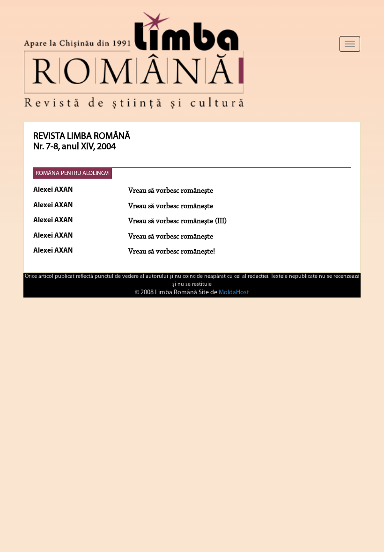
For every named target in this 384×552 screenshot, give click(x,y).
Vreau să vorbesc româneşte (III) (177, 221)
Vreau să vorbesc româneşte (170, 191)
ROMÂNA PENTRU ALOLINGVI (73, 173)
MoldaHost (234, 292)
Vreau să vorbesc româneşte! (171, 251)
